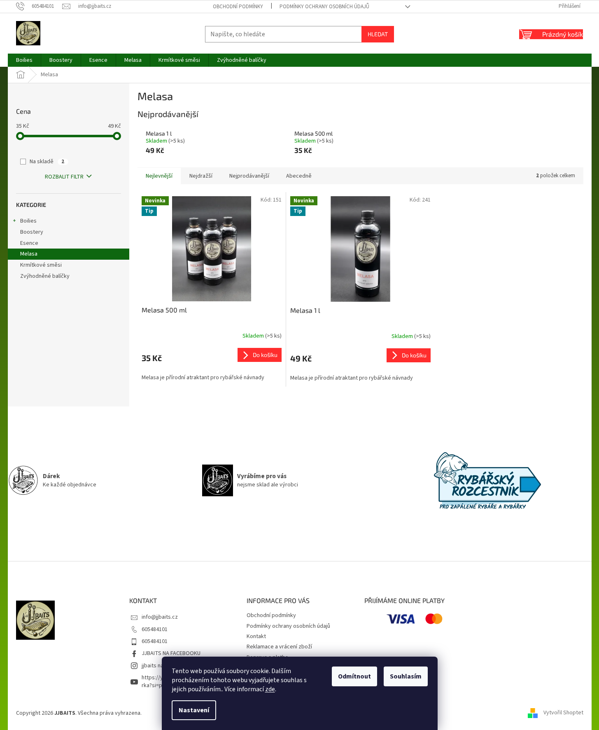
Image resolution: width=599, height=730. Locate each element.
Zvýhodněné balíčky (45, 276)
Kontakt (256, 636)
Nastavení (194, 710)
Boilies (28, 221)
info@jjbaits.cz (160, 617)
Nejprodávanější (249, 176)
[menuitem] (24, 60)
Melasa (28, 254)
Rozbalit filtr (64, 177)
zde (270, 689)
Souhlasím (406, 676)
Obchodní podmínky (238, 6)
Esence (29, 243)
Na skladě (47, 161)
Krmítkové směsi (41, 265)
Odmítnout (354, 676)
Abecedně (299, 176)
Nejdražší (200, 176)
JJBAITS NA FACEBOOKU (171, 653)
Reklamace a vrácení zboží (279, 647)
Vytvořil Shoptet (563, 713)
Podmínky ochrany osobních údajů (324, 6)
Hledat (378, 34)
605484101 (155, 629)
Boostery (31, 232)
